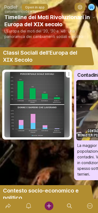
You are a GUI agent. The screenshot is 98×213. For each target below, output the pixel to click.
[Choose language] (80, 7)
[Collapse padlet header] (93, 17)
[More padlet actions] (90, 205)
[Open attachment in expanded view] (37, 104)
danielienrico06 (16, 12)
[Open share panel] (8, 205)
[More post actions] (65, 76)
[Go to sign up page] (91, 7)
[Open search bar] (69, 206)
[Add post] (49, 205)
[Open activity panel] (28, 205)
